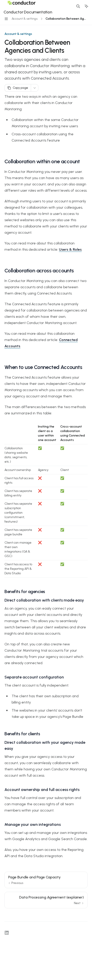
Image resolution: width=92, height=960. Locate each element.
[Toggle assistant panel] (86, 6)
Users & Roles (70, 249)
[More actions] (34, 88)
